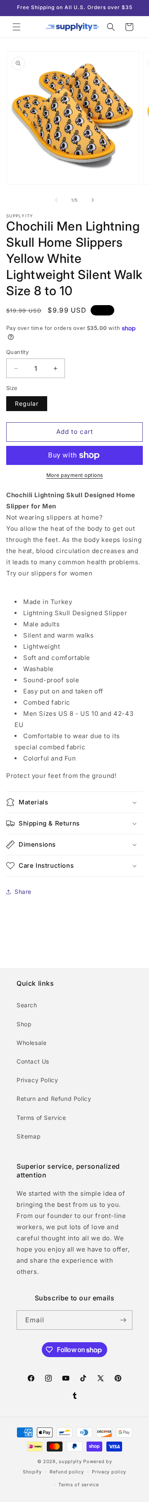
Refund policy (67, 1472)
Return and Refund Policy (54, 1098)
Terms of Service (41, 1117)
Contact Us (33, 1061)
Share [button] (22, 891)
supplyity (70, 1461)
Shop (24, 1024)
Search (27, 1005)
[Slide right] (93, 200)
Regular (26, 403)
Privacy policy (109, 1472)
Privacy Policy (37, 1079)
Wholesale (31, 1042)
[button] (16, 27)
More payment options (74, 475)
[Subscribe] (123, 1320)
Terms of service (78, 1485)
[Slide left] (56, 200)
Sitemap (29, 1136)
